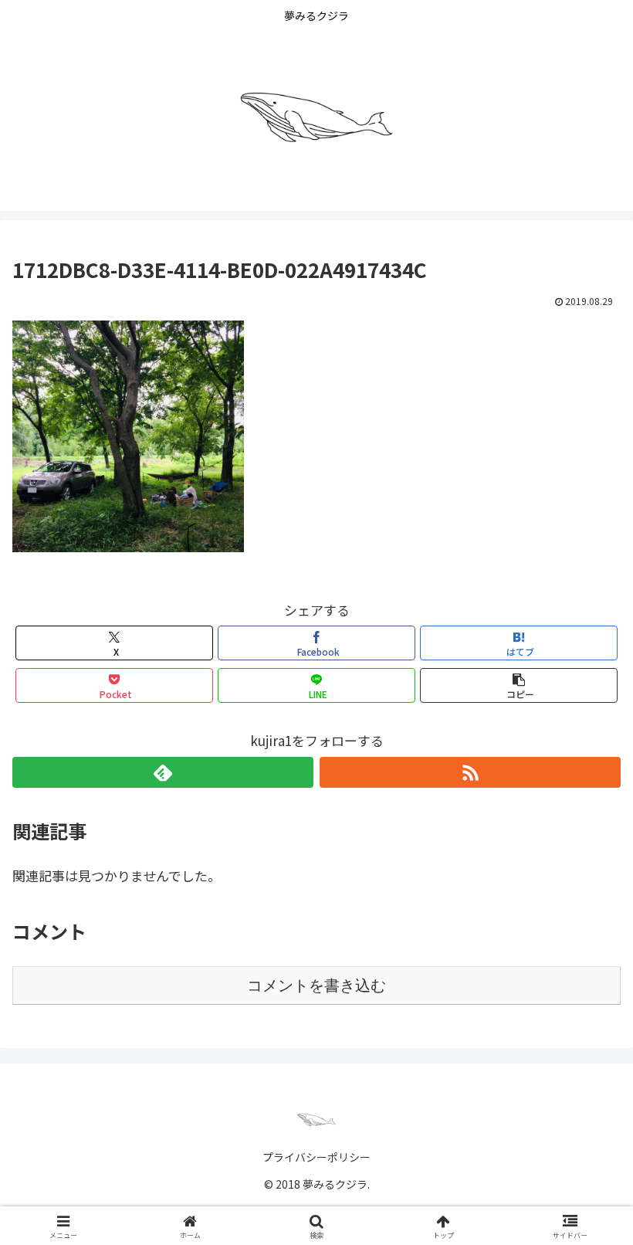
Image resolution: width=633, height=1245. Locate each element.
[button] (519, 685)
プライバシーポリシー (316, 1157)
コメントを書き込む (316, 985)
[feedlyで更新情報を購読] (162, 772)
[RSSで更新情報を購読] (470, 772)
